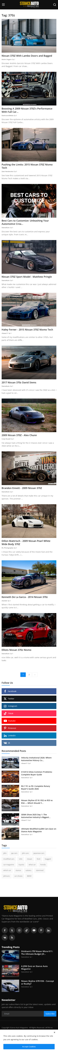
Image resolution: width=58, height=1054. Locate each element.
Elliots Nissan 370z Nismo (16, 649)
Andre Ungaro (7, 59)
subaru (28, 870)
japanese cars (38, 853)
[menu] (3, 5)
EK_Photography (7, 548)
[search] (54, 5)
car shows (18, 876)
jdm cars (25, 853)
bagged (48, 859)
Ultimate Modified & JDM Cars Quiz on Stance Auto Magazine (38, 830)
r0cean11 (5, 333)
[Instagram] (19, 930)
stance (18, 870)
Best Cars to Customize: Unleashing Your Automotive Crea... (25, 222)
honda (43, 864)
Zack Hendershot (7, 171)
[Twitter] (12, 930)
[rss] (12, 937)
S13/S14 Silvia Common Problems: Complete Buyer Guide (36, 773)
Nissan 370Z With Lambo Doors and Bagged (27, 55)
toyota (21, 864)
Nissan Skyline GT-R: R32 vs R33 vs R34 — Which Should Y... (37, 801)
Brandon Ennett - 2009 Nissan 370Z (22, 488)
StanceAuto (6, 227)
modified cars (8, 859)
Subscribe (50, 1013)
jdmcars (6, 876)
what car (32, 864)
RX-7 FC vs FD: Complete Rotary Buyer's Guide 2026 (35, 787)
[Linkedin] (48, 930)
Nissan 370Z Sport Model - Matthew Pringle (27, 276)
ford (38, 859)
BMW (29, 876)
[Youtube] (34, 930)
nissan (29, 859)
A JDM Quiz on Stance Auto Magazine (34, 967)
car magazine (8, 864)
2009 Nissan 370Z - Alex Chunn (19, 435)
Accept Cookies (29, 1046)
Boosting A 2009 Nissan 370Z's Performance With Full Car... (27, 110)
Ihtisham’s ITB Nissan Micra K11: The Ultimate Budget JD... (37, 952)
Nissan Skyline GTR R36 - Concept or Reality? (37, 982)
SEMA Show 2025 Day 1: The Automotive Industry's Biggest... (36, 816)
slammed (39, 870)
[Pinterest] (41, 930)
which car (7, 870)
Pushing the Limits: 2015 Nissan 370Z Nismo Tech (27, 166)
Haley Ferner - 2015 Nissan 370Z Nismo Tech (27, 329)
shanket (4, 601)
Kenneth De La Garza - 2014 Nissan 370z (25, 597)
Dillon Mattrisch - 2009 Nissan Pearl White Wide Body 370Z (26, 542)
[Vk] (5, 937)
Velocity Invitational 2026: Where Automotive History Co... (36, 759)
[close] (54, 1032)
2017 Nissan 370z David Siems (19, 382)
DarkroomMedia (7, 115)
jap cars (14, 853)
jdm (4, 853)
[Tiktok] (26, 930)
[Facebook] (5, 930)
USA (20, 859)
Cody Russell (6, 439)
